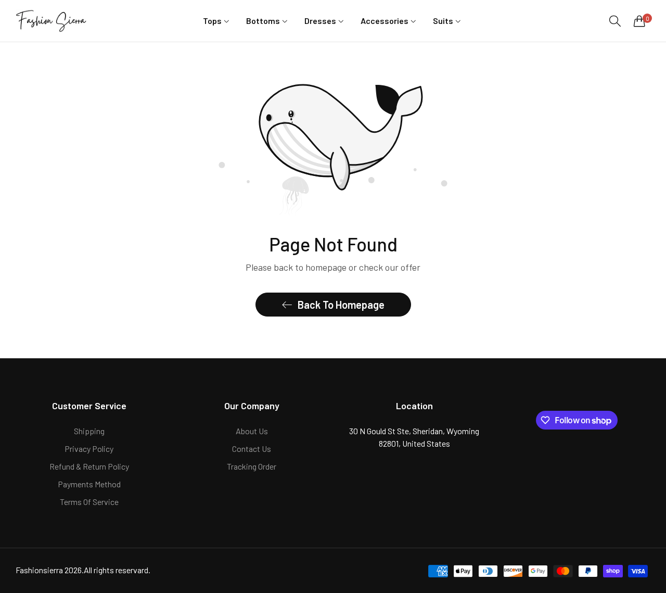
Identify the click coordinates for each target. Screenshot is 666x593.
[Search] (615, 21)
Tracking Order (251, 466)
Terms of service (89, 502)
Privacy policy (89, 448)
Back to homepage (341, 304)
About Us (252, 431)
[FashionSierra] (52, 20)
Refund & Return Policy (89, 466)
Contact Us (251, 448)
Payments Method (89, 484)
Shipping (89, 431)
